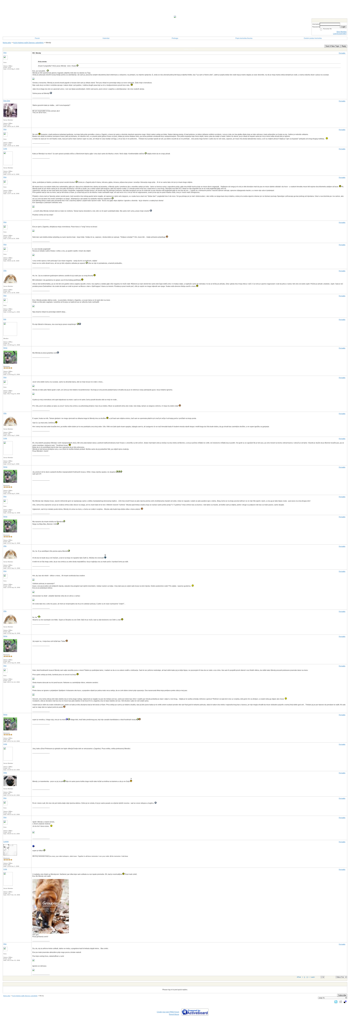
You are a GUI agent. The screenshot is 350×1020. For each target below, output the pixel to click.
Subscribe (342, 995)
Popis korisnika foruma (243, 38)
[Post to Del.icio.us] (345, 1002)
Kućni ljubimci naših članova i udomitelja (28, 43)
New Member (342, 32)
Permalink (342, 53)
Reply (344, 46)
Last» (313, 977)
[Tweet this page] (336, 1002)
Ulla (4, 271)
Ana (4, 53)
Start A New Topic (332, 46)
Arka (5, 773)
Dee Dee (6, 101)
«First (299, 977)
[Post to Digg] (341, 1002)
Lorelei (6, 842)
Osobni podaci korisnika (313, 38)
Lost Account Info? (340, 34)
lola (4, 319)
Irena (5, 348)
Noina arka (7, 43)
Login (343, 27)
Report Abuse (174, 1014)
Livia (5, 149)
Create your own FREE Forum (168, 1012)
